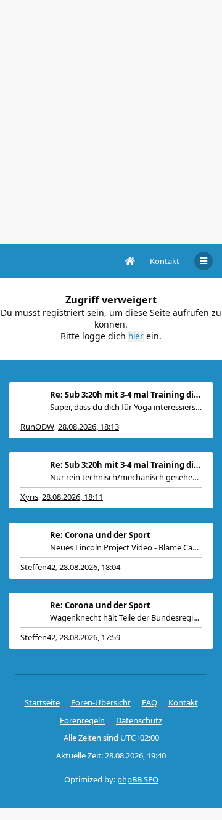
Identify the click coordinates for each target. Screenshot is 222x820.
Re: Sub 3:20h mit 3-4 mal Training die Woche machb (126, 394)
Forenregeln (82, 720)
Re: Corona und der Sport (100, 535)
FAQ (149, 702)
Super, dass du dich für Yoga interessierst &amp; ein (126, 406)
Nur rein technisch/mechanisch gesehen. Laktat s (126, 477)
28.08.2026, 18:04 (89, 567)
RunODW (37, 426)
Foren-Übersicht (101, 702)
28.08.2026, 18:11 (72, 496)
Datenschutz (139, 720)
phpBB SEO (137, 779)
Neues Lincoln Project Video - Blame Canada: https (126, 547)
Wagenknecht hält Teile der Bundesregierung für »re (126, 617)
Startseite (42, 702)
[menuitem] (164, 261)
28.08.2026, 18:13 (88, 426)
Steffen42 (38, 567)
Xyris (29, 496)
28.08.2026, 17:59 (89, 637)
